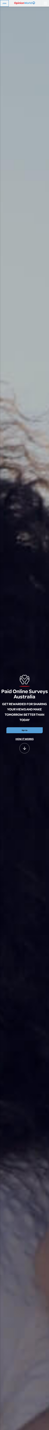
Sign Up (24, 730)
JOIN (4, 3)
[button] (24, 747)
